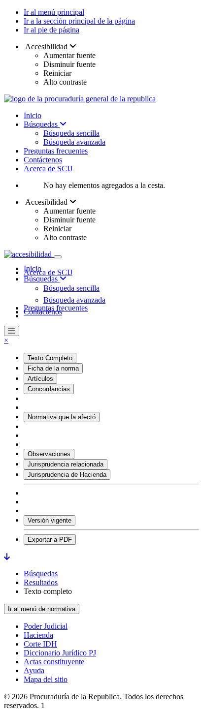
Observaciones (49, 454)
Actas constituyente (54, 661)
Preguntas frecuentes (56, 151)
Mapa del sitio (46, 679)
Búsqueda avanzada (74, 142)
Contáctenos (43, 159)
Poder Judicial (46, 626)
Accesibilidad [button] (46, 46)
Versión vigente (49, 520)
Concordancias (49, 389)
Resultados (41, 582)
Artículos (40, 378)
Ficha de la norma (53, 368)
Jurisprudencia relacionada (65, 464)
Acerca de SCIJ (48, 168)
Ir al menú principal (54, 12)
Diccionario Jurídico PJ (60, 653)
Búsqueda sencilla (71, 133)
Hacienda (38, 635)
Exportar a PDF (50, 539)
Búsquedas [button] (42, 279)
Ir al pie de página (51, 30)
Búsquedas (42, 124)
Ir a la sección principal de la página (79, 21)
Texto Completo (50, 358)
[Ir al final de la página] (7, 557)
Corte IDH (40, 644)
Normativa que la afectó (62, 417)
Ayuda (34, 670)
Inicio (32, 115)
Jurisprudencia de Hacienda (67, 474)
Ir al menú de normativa (41, 609)
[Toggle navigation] (58, 256)
